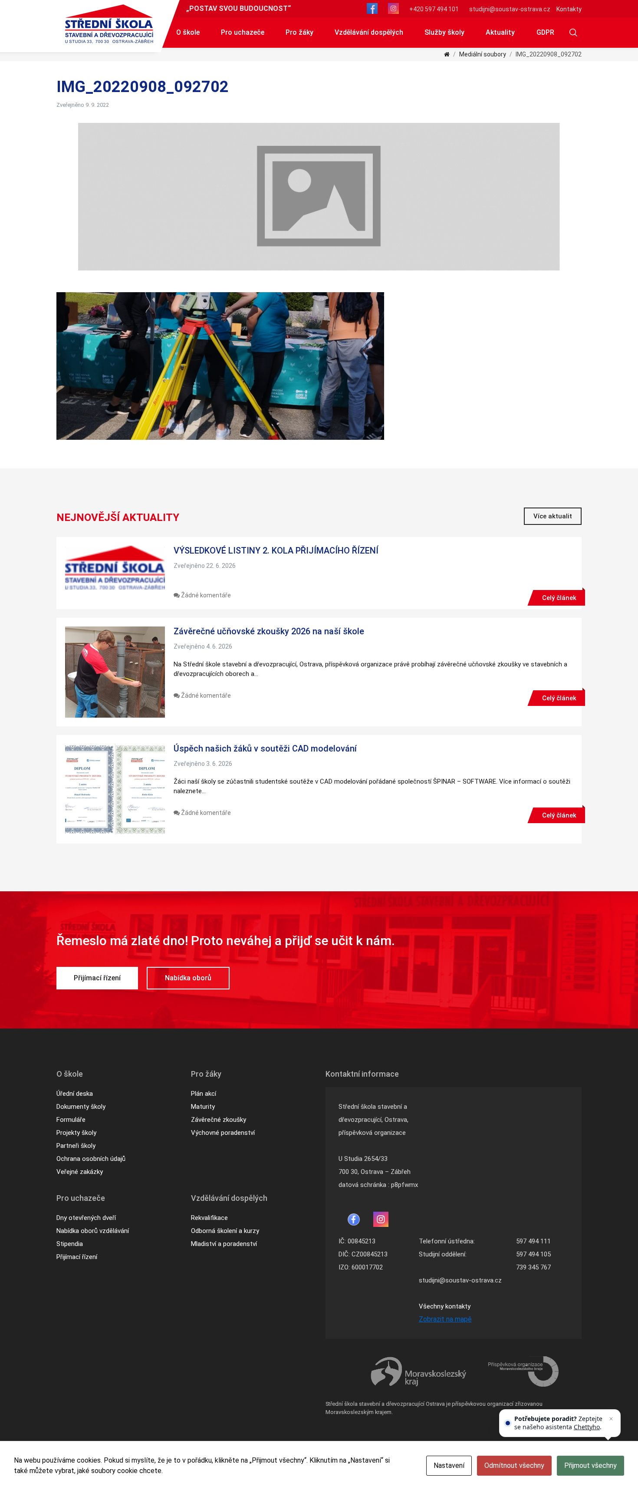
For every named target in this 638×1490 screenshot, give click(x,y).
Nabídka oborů (188, 978)
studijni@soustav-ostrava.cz (509, 9)
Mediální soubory (482, 54)
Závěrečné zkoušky (218, 1120)
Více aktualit (552, 516)
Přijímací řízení (97, 978)
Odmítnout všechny (514, 1465)
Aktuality (500, 32)
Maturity (203, 1107)
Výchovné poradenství (223, 1133)
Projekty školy (76, 1133)
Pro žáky (299, 32)
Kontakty (569, 9)
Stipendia (69, 1244)
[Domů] (447, 54)
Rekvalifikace (209, 1218)
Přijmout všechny (590, 1465)
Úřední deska (74, 1094)
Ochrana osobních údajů (90, 1159)
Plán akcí (203, 1094)
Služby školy (444, 32)
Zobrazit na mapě (445, 1319)
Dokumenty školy (80, 1107)
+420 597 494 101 (434, 9)
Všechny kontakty (444, 1306)
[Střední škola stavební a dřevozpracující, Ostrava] (109, 24)
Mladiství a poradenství (224, 1244)
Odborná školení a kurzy (225, 1231)
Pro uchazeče (242, 32)
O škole (188, 32)
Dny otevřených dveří (86, 1218)
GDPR (545, 32)
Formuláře (71, 1120)
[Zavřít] (611, 1418)
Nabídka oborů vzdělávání (92, 1231)
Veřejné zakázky (79, 1172)
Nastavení (449, 1465)
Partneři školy (75, 1146)
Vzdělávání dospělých (369, 32)
